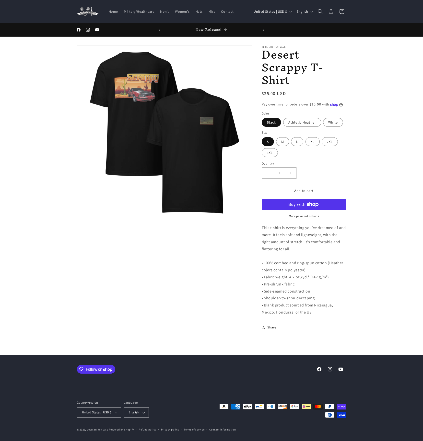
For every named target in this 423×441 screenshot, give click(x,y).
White (333, 122)
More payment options (304, 216)
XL (313, 141)
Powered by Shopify (121, 429)
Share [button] (271, 327)
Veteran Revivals (97, 429)
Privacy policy (170, 429)
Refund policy (147, 429)
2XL (330, 141)
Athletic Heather (302, 122)
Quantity (268, 163)
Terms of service (194, 429)
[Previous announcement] (159, 29)
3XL (270, 152)
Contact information (222, 429)
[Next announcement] (263, 29)
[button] (320, 11)
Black (271, 122)
